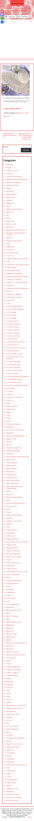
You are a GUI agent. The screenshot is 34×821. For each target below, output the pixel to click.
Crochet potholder (13, 368)
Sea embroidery (12, 729)
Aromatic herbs (12, 185)
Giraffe (9, 524)
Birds (8, 218)
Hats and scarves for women (17, 542)
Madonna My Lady (13, 610)
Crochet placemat (13, 365)
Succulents (10, 753)
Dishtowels (10, 409)
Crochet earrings (12, 336)
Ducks (8, 418)
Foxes (8, 509)
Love (8, 601)
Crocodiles (10, 388)
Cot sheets (10, 300)
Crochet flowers (12, 345)
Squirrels (9, 750)
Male (8, 613)
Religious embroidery (14, 708)
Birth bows (10, 221)
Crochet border (12, 321)
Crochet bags (11, 312)
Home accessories (13, 551)
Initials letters (11, 569)
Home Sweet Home (14, 557)
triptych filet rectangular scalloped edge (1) (24, 136)
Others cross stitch (13, 670)
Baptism (9, 200)
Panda (8, 679)
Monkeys (9, 628)
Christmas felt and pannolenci (17, 288)
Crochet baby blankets (15, 309)
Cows (8, 303)
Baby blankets (11, 194)
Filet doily (10, 472)
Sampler (9, 717)
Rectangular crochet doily (16, 705)
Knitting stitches (12, 583)
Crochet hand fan (13, 351)
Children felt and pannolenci (17, 276)
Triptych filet (11, 783)
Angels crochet (12, 171)
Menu (4, 21)
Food (8, 500)
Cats (8, 262)
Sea (7, 723)
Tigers (8, 774)
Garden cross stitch (13, 521)
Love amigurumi (12, 604)
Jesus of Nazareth (13, 575)
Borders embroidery (14, 241)
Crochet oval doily (13, 362)
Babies (8, 188)
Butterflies (10, 247)
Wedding (10, 792)
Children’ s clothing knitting (16, 282)
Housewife (10, 566)
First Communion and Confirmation (14, 487)
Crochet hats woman (14, 354)
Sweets (9, 756)
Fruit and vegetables (14, 515)
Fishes (8, 491)
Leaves (9, 595)
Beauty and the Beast (14, 209)
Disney (9, 412)
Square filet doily (13, 747)
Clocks (9, 291)
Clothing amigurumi (14, 294)
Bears (8, 206)
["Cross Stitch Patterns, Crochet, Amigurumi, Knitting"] (17, 3)
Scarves (9, 720)
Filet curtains (11, 466)
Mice (8, 619)
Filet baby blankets (13, 451)
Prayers (9, 699)
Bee (7, 215)
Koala (8, 586)
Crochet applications (14, 306)
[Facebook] (2, 15)
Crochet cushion (12, 330)
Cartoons (9, 256)
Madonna (10, 607)
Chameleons (11, 268)
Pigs (8, 690)
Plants (8, 693)
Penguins (9, 685)
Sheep (8, 741)
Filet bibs (9, 454)
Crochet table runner (14, 379)
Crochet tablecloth (13, 382)
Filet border (11, 460)
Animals (9, 173)
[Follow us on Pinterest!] (11, 18)
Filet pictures (11, 475)
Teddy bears (11, 771)
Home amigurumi (13, 554)
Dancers (9, 400)
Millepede (10, 625)
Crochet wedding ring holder (17, 385)
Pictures (9, 687)
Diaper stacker (12, 406)
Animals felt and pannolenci (17, 179)
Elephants (10, 427)
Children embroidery (14, 273)
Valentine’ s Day (12, 789)
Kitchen (9, 578)
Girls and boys (11, 530)
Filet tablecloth (12, 483)
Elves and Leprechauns (15, 430)
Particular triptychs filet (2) (10, 135)
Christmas (10, 285)
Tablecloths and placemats (16, 765)
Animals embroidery (14, 176)
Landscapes (10, 592)
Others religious (12, 673)
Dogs (8, 415)
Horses (9, 560)
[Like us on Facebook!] (23, 18)
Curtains (9, 391)
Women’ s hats (12, 800)
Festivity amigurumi (14, 448)
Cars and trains (12, 253)
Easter (8, 421)
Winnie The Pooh (13, 795)
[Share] (2, 22)
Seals (8, 732)
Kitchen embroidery (14, 580)
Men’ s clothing (12, 616)
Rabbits (9, 702)
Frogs (8, 512)
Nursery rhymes (12, 652)
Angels (9, 168)
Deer (8, 403)
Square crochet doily (14, 744)
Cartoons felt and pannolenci (17, 259)
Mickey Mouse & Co (14, 622)
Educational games (13, 424)
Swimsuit (10, 759)
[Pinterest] (2, 11)
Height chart (11, 545)
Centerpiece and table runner (17, 265)
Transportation (12, 780)
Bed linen (10, 212)
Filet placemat (11, 478)
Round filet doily (12, 714)
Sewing (9, 735)
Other (8, 661)
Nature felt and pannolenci (16, 643)
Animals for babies (13, 182)
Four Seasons (11, 506)
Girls (8, 527)
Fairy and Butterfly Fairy (15, 436)
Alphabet (9, 165)
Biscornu (9, 227)
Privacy (29, 817)
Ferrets (9, 445)
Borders (9, 238)
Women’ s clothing (13, 797)
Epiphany (10, 433)
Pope (8, 696)
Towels (9, 777)
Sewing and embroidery (15, 738)
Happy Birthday (12, 539)
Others (9, 664)
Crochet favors (12, 339)
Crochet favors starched (15, 342)
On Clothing (11, 658)
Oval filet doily (12, 676)
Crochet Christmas (13, 324)
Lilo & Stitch (11, 598)
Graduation (10, 533)
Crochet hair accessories (15, 348)
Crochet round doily (14, 370)
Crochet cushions (13, 333)
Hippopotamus (12, 548)
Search (5, 147)
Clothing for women (14, 297)
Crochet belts (11, 315)
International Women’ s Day (17, 572)
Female (9, 442)
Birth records (11, 224)
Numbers (10, 649)
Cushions (9, 394)
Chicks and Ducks (13, 271)
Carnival (9, 250)
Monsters (10, 631)
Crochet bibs (11, 318)
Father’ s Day (11, 439)
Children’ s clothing (13, 279)
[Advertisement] (17, 41)
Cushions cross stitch (14, 397)
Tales (8, 768)
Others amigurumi (13, 667)
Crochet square (12, 373)
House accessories (13, 563)
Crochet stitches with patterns (17, 376)
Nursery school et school (16, 655)
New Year (10, 646)
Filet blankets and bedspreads (17, 457)
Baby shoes (10, 197)
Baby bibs (10, 191)
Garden (9, 518)
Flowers (9, 494)
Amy (8, 116)
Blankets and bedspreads (15, 230)
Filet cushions (11, 469)
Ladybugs (10, 589)
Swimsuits (10, 762)
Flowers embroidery (14, 497)
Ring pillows (11, 711)
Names (9, 640)
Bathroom (10, 203)
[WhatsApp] (2, 18)
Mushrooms (11, 637)
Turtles (9, 786)
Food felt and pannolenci (16, 503)
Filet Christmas (12, 463)
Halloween (10, 536)
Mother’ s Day (11, 634)
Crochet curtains (12, 327)
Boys (8, 244)
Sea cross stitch (12, 726)
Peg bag (9, 682)
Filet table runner (13, 480)
